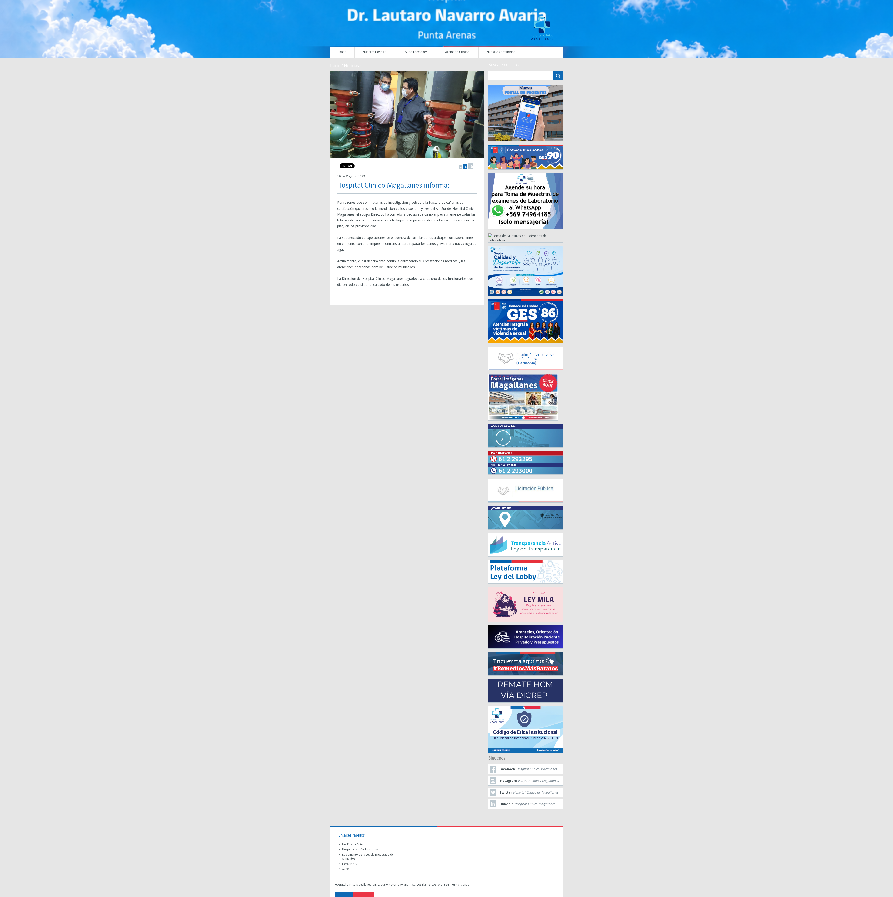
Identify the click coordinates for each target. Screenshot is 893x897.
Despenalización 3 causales (360, 849)
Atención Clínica (457, 52)
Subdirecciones (416, 52)
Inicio (342, 52)
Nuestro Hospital (375, 52)
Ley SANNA (349, 864)
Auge (345, 869)
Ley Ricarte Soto (352, 844)
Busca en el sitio (503, 65)
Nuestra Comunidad (501, 52)
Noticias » (353, 65)
